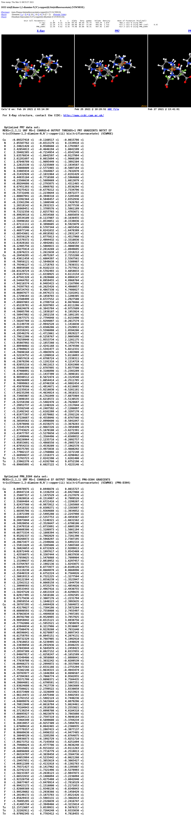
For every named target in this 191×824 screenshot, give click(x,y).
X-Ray (41, 30)
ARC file (113, 109)
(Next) (3, 17)
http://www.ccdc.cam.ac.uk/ (83, 115)
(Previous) (5, 12)
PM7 (117, 30)
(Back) (4, 14)
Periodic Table (60, 14)
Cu (21, 14)
